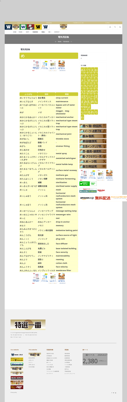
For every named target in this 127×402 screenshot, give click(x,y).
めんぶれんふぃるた (28, 270)
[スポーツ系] (92, 161)
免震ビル (41, 248)
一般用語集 (67, 367)
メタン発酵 (42, 178)
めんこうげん (25, 235)
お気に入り (31, 360)
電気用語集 (66, 41)
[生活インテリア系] (92, 146)
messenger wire (63, 214)
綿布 (40, 263)
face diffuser (62, 243)
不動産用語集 (68, 371)
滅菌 (40, 182)
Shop (27, 32)
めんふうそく (25, 266)
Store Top (20, 22)
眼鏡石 (40, 138)
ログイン (31, 362)
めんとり (23, 259)
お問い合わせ (32, 364)
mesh (58, 189)
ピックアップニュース (70, 373)
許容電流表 (49, 355)
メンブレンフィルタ (46, 270)
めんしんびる (25, 248)
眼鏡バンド (42, 142)
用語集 (43, 32)
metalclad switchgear (67, 158)
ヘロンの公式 (50, 364)
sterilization (61, 182)
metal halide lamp (65, 164)
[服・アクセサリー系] (92, 156)
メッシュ (42, 189)
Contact (56, 32)
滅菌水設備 (42, 186)
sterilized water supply (66, 186)
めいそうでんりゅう (28, 98)
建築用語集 (67, 355)
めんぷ (23, 263)
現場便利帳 (35, 32)
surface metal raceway (67, 170)
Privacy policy (14, 392)
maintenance (62, 101)
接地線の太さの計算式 (52, 358)
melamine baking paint (67, 230)
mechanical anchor (65, 117)
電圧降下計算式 (50, 353)
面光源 (40, 235)
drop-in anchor (63, 222)
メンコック (42, 239)
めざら (23, 146)
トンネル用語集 (68, 364)
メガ (40, 112)
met (58, 218)
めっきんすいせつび (28, 186)
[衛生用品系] (92, 166)
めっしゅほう (25, 196)
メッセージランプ (45, 211)
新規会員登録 (49, 22)
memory (59, 225)
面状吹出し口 (43, 243)
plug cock (60, 239)
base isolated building (67, 248)
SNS (49, 32)
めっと (23, 218)
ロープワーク (50, 373)
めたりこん (24, 153)
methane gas (62, 175)
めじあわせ (24, 149)
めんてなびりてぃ (27, 255)
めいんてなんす (26, 101)
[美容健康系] (92, 141)
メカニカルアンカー (46, 117)
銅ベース (49, 362)
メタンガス (42, 175)
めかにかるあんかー (28, 117)
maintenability (63, 255)
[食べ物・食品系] (92, 126)
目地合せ (41, 149)
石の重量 (49, 369)
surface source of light (67, 235)
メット (41, 218)
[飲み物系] (92, 136)
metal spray (61, 153)
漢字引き (67, 369)
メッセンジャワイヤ (46, 214)
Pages (20, 32)
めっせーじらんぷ (27, 211)
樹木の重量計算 (50, 367)
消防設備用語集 (68, 360)
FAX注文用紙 (31, 367)
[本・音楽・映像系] (92, 151)
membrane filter (63, 270)
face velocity (62, 266)
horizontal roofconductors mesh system (66, 196)
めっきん (23, 182)
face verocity (62, 252)
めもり (23, 225)
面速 (40, 252)
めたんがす (24, 175)
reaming (60, 259)
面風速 (40, 266)
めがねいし (24, 138)
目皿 (40, 146)
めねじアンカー (44, 222)
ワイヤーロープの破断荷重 (53, 371)
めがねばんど (25, 142)
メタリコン (42, 153)
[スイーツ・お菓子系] (92, 131)
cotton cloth (61, 263)
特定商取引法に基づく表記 (79, 22)
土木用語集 (67, 362)
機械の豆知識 (50, 360)
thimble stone (62, 138)
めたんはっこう (26, 178)
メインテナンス (44, 101)
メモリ (41, 225)
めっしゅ (23, 189)
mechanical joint (63, 134)
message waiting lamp (67, 211)
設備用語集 (67, 358)
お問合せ (108, 22)
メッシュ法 (42, 196)
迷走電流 (41, 98)
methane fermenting (66, 178)
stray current (62, 98)
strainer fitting (63, 146)
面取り (41, 259)
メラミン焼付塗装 (45, 230)
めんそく (23, 252)
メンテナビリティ (45, 255)
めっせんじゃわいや (28, 214)
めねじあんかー (26, 222)
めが (22, 112)
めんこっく (24, 239)
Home (14, 32)
